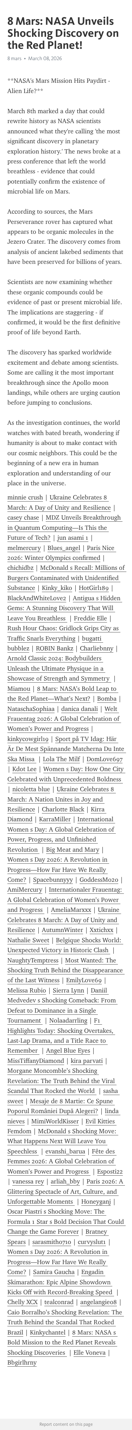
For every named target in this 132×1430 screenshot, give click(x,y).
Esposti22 (110, 1171)
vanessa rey (28, 1181)
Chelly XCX (22, 1302)
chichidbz (20, 568)
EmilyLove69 (84, 980)
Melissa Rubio (26, 990)
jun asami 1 (72, 538)
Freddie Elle (90, 618)
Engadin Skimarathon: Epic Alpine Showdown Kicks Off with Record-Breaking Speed (60, 1282)
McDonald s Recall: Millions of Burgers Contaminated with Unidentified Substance (66, 578)
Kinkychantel (47, 1332)
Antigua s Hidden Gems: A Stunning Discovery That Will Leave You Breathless (64, 608)
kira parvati (87, 1061)
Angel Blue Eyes (68, 1050)
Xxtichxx (101, 930)
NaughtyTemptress (32, 960)
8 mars (14, 58)
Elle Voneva (90, 1352)
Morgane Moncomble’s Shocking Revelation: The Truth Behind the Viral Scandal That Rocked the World (62, 1081)
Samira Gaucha (54, 1272)
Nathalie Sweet (28, 940)
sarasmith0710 (51, 1242)
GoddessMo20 (99, 880)
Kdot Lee (24, 769)
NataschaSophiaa (31, 709)
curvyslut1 (92, 1242)
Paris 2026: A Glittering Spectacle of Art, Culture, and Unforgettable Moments (66, 1191)
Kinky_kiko (57, 588)
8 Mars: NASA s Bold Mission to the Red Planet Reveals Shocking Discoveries (62, 1342)
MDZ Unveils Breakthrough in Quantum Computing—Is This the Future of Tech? (64, 528)
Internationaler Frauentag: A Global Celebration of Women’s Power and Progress (65, 900)
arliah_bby (65, 1181)
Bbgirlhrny (22, 1362)
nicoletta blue (31, 789)
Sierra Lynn (68, 990)
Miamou (18, 689)
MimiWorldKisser (55, 1121)
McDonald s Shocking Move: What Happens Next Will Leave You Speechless (62, 1141)
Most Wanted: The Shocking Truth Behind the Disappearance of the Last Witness (66, 970)
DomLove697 (104, 759)
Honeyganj (96, 1201)
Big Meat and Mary (72, 849)
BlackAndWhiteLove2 (36, 598)
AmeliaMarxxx (71, 910)
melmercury (24, 548)
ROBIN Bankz (54, 648)
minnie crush (25, 497)
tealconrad (59, 1302)
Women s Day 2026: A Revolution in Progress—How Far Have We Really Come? (58, 870)
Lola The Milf (61, 759)
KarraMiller (55, 819)
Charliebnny (96, 648)
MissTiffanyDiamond (35, 1061)
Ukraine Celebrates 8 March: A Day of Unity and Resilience (64, 920)
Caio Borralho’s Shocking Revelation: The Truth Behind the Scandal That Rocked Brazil (65, 1322)
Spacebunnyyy (53, 880)
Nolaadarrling (68, 1020)
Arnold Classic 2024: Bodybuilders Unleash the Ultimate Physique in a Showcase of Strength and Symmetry (59, 668)
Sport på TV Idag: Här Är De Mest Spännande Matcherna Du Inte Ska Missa (66, 749)
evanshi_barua (65, 1151)
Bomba (107, 698)
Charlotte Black (63, 809)
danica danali (79, 709)
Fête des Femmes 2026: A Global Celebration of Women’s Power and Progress (62, 1161)
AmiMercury (24, 889)
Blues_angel (64, 548)
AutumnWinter (62, 930)
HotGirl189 (94, 588)
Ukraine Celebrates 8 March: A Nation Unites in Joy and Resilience (61, 799)
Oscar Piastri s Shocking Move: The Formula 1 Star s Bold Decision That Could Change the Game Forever (66, 1221)
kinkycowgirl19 (28, 739)
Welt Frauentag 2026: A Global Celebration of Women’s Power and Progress (64, 719)
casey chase (23, 517)
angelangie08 (98, 1302)
